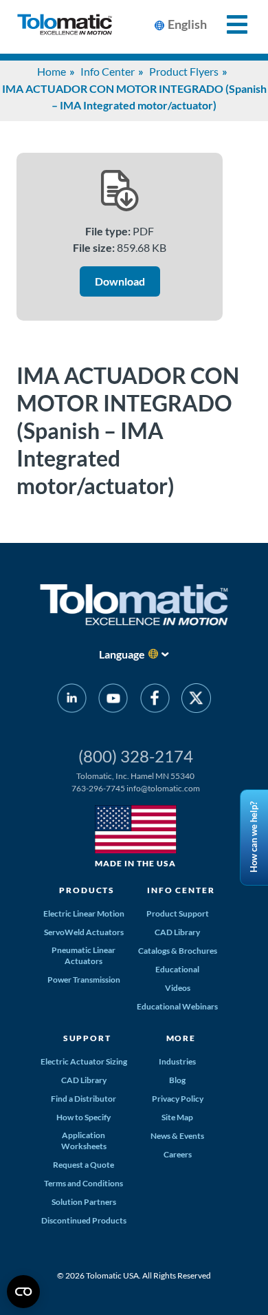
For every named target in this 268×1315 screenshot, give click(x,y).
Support (87, 1038)
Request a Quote (83, 1164)
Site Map (177, 1117)
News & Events (177, 1136)
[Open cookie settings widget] (23, 1291)
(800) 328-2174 (135, 756)
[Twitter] (196, 700)
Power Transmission (83, 979)
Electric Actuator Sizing (84, 1061)
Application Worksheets (84, 1140)
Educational (177, 969)
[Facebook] (155, 700)
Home (51, 71)
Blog (177, 1080)
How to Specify (83, 1117)
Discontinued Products (83, 1220)
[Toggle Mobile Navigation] (229, 24)
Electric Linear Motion (83, 913)
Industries (177, 1061)
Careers (178, 1154)
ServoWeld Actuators (84, 932)
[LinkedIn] (71, 700)
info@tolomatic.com (163, 788)
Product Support (177, 913)
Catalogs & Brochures (177, 950)
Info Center (107, 71)
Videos (177, 988)
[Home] (64, 27)
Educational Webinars (177, 1006)
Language (122, 654)
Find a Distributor (83, 1098)
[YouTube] (113, 700)
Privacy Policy (177, 1098)
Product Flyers (184, 71)
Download (120, 281)
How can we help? (253, 837)
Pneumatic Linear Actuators (83, 955)
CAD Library (177, 932)
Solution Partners (84, 1202)
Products (87, 890)
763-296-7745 (98, 788)
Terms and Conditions (83, 1183)
